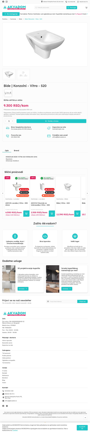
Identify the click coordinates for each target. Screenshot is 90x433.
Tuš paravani (6, 353)
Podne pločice (6, 355)
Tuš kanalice (6, 362)
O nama (4, 370)
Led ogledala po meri (47, 14)
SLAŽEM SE (82, 427)
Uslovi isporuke (7, 340)
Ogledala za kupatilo (8, 360)
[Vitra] (45, 93)
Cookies (15, 430)
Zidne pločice (6, 358)
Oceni (4, 382)
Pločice (30, 14)
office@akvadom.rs (59, 137)
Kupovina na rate (7, 345)
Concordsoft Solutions (51, 417)
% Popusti (78, 14)
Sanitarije (36, 14)
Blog (3, 380)
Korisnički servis (7, 343)
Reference (5, 375)
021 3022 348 (15, 137)
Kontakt (4, 373)
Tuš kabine (23, 14)
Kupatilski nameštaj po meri (65, 14)
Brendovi (5, 378)
